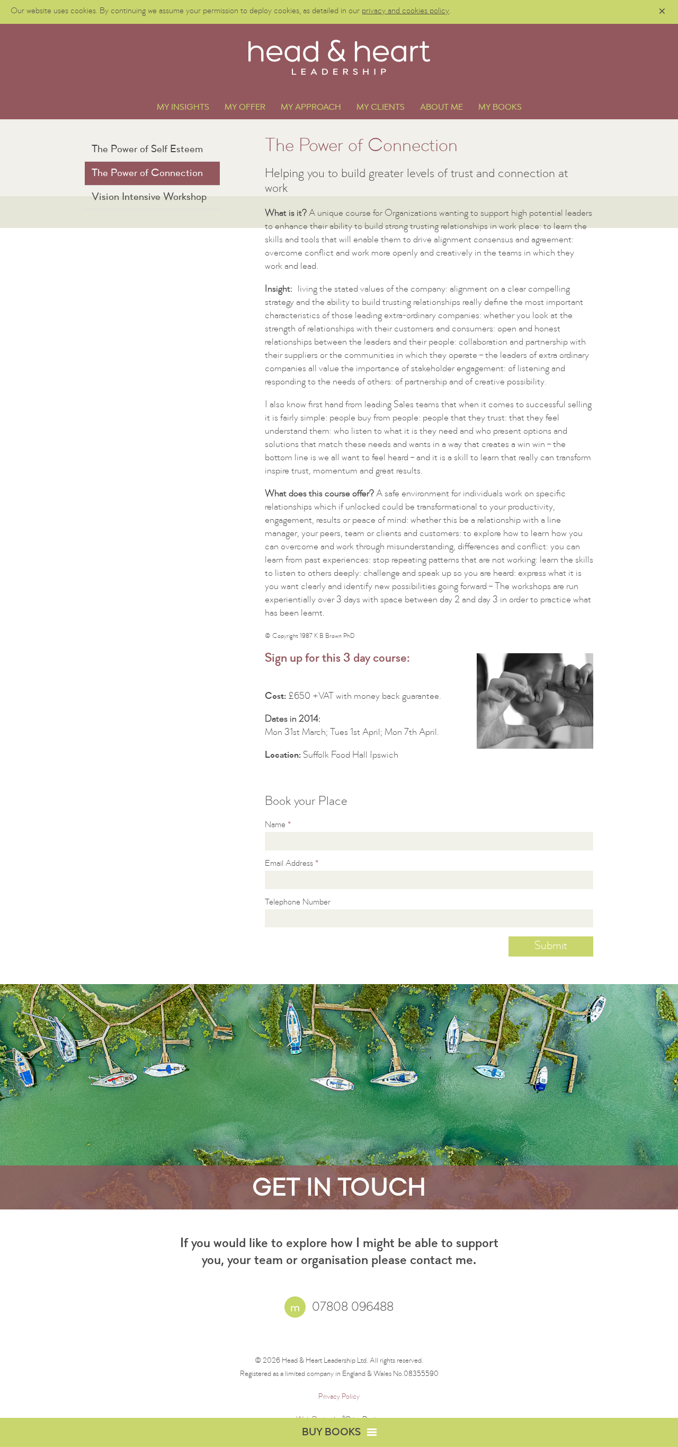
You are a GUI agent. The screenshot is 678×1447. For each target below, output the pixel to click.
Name (278, 825)
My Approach (311, 108)
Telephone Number (298, 903)
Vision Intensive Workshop (149, 197)
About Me (441, 108)
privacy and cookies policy (405, 11)
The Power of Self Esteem (147, 150)
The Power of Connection (147, 174)
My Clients (380, 108)
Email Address (292, 864)
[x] (662, 11)
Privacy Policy (339, 1397)
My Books (500, 108)
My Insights (183, 108)
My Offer (245, 108)
